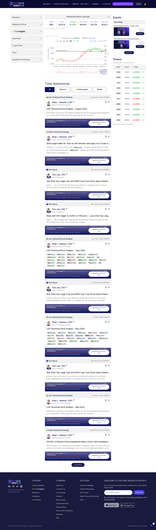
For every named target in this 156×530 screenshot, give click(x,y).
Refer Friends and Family (89, 496)
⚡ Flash (38, 489)
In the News (36, 500)
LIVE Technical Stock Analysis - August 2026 (66, 109)
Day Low (104, 22)
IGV (118, 82)
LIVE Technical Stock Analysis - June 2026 (65, 251)
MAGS (118, 93)
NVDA (118, 104)
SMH (118, 120)
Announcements (62, 503)
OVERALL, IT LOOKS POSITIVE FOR (59, 147)
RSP (118, 114)
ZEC (98, 257)
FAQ (81, 500)
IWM (118, 88)
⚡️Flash (81, 89)
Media (99, 89)
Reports (62, 89)
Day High (94, 22)
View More (129, 52)
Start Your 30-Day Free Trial (123, 4)
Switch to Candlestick (53, 36)
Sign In (138, 4)
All (50, 89)
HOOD (118, 77)
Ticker (51, 22)
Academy (36, 496)
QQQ (118, 109)
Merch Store (60, 500)
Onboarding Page (87, 489)
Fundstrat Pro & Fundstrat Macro (76, 120)
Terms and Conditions (64, 511)
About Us (59, 485)
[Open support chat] (151, 525)
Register (140, 33)
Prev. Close (83, 22)
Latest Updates (38, 485)
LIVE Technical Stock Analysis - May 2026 (65, 329)
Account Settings (86, 485)
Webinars (35, 493)
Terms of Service (136, 497)
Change (73, 22)
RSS (57, 518)
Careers (59, 496)
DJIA (118, 72)
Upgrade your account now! (99, 123)
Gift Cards (84, 493)
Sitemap (59, 514)
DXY (100, 263)
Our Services (61, 493)
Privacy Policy (61, 507)
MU (118, 98)
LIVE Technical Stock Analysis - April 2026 (65, 407)
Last (62, 22)
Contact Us (60, 489)
